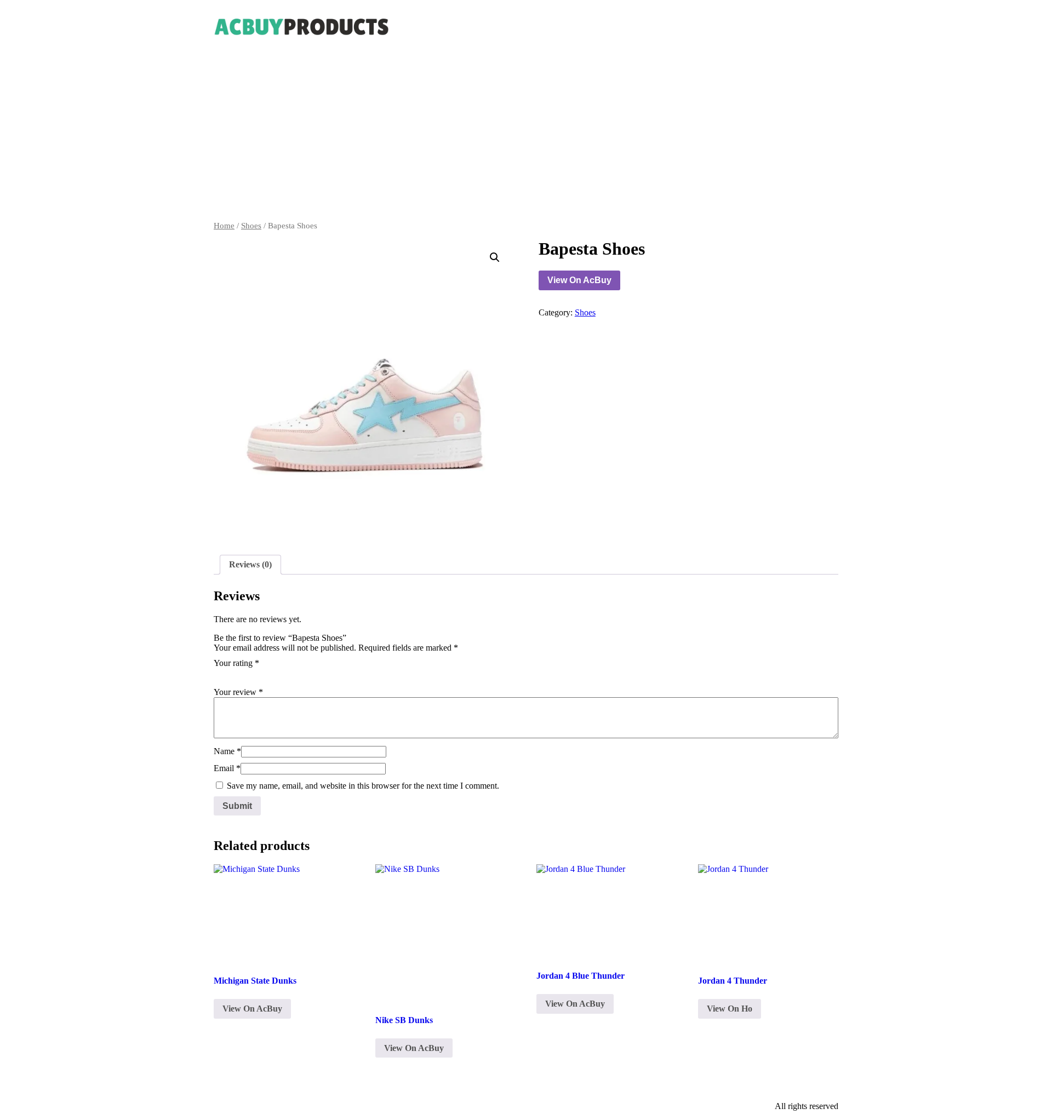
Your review (238, 692)
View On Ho (729, 1008)
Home (224, 225)
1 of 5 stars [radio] (220, 674)
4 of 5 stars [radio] (266, 674)
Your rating (236, 663)
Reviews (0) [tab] (250, 564)
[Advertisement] (526, 139)
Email (227, 768)
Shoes (251, 225)
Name (227, 751)
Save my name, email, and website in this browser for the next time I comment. (363, 785)
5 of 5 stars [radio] (281, 674)
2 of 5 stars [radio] (235, 674)
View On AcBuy (579, 280)
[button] (495, 257)
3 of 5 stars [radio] (251, 674)
